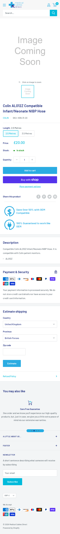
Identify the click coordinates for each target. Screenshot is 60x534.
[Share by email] (55, 196)
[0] (55, 5)
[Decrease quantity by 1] (17, 160)
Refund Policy (9, 376)
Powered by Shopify (11, 528)
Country (6, 318)
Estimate (11, 363)
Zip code (7, 345)
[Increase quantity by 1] (32, 160)
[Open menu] (4, 5)
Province (7, 331)
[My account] (48, 5)
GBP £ (7, 495)
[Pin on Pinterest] (44, 196)
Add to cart (30, 170)
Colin (6, 118)
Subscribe (12, 481)
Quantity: (7, 159)
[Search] (53, 13)
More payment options (30, 186)
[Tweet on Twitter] (49, 196)
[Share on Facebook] (38, 196)
